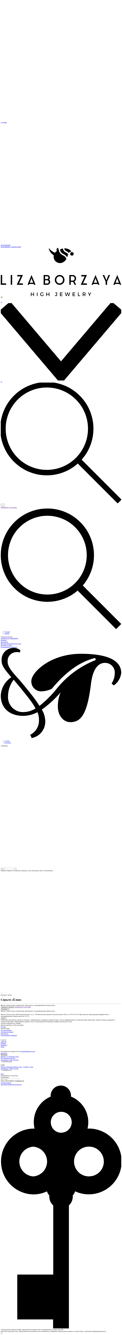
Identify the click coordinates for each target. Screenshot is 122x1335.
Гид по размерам (6, 1030)
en (1, 381)
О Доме (7, 741)
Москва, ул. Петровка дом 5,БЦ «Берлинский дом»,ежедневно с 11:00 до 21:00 (10, 1058)
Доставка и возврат (7, 1032)
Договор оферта (6, 1083)
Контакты (8, 742)
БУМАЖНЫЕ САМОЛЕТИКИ (11, 247)
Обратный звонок (6, 637)
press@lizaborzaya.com (28, 1051)
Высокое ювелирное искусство (11, 643)
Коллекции (4, 642)
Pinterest (3, 1043)
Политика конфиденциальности (11, 1084)
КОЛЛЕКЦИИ (5, 245)
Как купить (4, 1033)
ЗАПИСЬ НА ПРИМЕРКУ (9, 638)
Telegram (3, 1041)
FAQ (2, 1074)
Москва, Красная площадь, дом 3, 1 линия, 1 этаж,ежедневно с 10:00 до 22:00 (17, 1067)
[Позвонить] (3, 505)
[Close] (1, 1333)
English (7, 633)
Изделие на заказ (6, 645)
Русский (7, 632)
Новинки (4, 640)
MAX (2, 1047)
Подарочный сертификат (9, 647)
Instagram (4, 1045)
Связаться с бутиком (8, 1007)
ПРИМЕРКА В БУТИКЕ (9, 507)
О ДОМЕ (4, 122)
